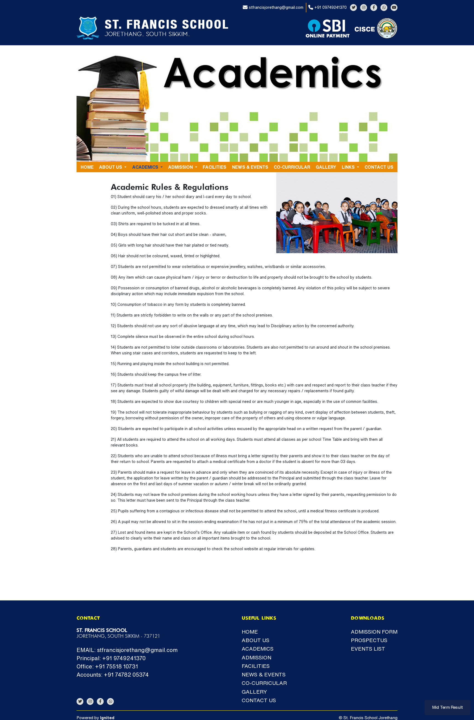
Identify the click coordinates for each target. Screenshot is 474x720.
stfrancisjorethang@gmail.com (275, 7)
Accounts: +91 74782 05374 (113, 674)
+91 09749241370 (330, 7)
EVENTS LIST (368, 648)
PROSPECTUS (369, 640)
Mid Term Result (447, 707)
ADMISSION (181, 167)
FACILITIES (214, 167)
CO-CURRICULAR (292, 167)
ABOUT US (255, 640)
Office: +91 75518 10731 (107, 666)
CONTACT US (379, 167)
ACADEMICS (145, 167)
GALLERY (326, 167)
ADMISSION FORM (374, 631)
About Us (111, 167)
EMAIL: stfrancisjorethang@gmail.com (127, 650)
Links (349, 167)
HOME (87, 167)
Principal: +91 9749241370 (111, 658)
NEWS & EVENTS (250, 167)
